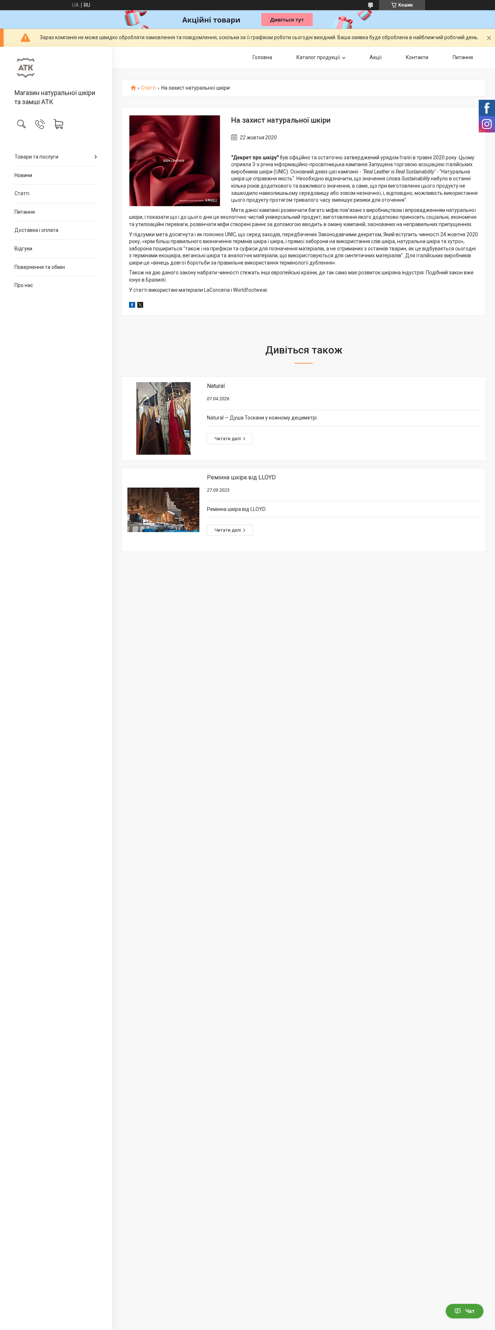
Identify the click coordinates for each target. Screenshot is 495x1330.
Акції (376, 57)
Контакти (417, 57)
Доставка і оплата (36, 230)
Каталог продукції (318, 57)
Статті (21, 193)
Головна (262, 57)
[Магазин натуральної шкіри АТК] (55, 68)
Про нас (23, 285)
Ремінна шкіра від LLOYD (241, 477)
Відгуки (23, 248)
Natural (216, 385)
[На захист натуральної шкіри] (174, 160)
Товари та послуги (36, 157)
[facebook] (132, 306)
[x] (140, 306)
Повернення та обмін (39, 267)
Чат (470, 1311)
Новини (23, 175)
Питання (24, 212)
